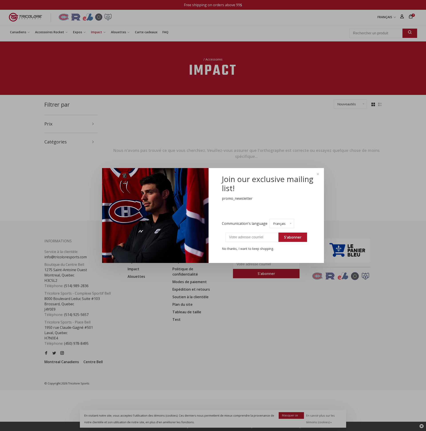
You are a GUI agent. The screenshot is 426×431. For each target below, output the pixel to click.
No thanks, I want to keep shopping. (248, 249)
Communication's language (244, 223)
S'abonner (293, 237)
